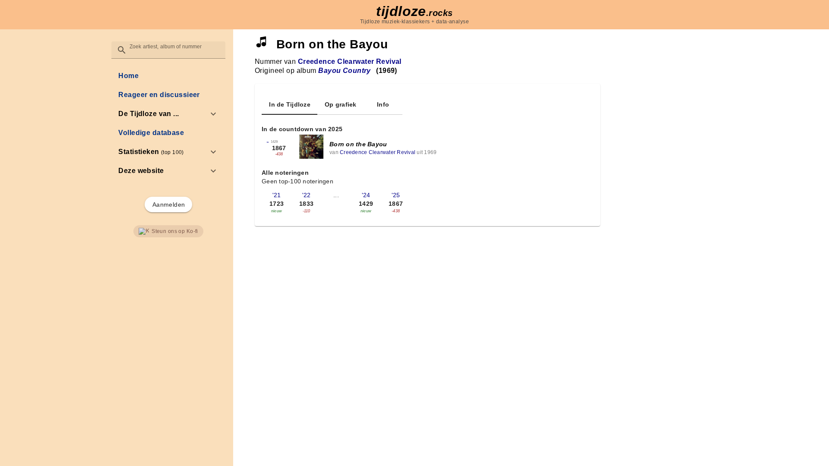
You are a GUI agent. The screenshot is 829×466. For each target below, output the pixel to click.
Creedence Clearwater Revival (350, 61)
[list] (168, 123)
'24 (366, 195)
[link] (168, 75)
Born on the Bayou (358, 144)
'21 (276, 195)
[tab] (289, 104)
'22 (306, 195)
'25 (396, 195)
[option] (168, 113)
